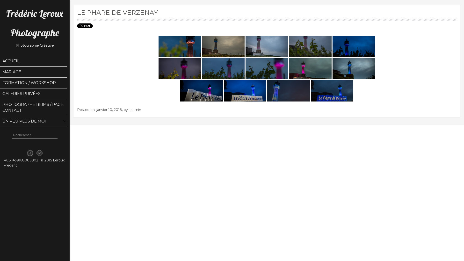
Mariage (11, 72)
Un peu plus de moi (24, 121)
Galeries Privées (21, 93)
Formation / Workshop (29, 82)
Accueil (10, 61)
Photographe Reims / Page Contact (32, 107)
